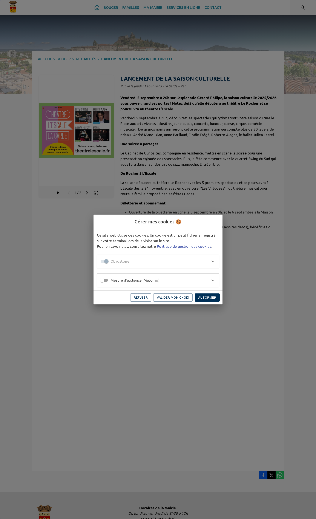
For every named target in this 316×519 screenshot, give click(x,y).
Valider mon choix (173, 297)
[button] (158, 261)
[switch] (102, 280)
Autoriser (207, 297)
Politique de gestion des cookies (184, 246)
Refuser (141, 297)
